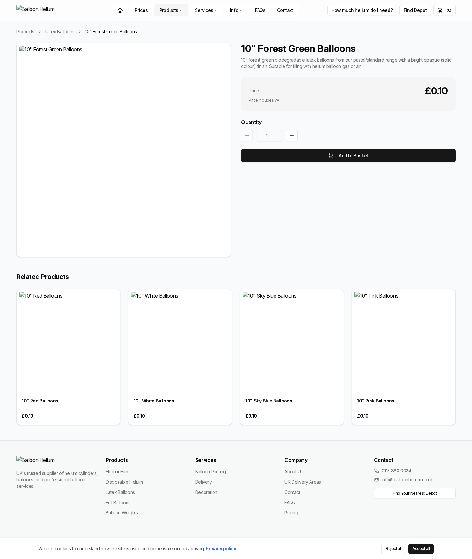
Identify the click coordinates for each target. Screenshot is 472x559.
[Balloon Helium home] (49, 10)
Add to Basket (353, 155)
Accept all (421, 548)
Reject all (394, 548)
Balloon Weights (122, 512)
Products (168, 10)
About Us (293, 471)
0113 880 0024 (396, 470)
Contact (285, 10)
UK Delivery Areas (302, 482)
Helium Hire (117, 471)
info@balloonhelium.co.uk (407, 479)
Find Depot (415, 10)
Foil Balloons (118, 502)
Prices (141, 10)
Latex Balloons (59, 31)
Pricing (291, 512)
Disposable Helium (124, 482)
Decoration (206, 492)
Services (204, 10)
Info (234, 10)
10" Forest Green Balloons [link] (111, 31)
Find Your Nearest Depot (415, 493)
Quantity (251, 122)
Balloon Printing (210, 471)
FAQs (260, 10)
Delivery (203, 482)
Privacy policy (221, 548)
